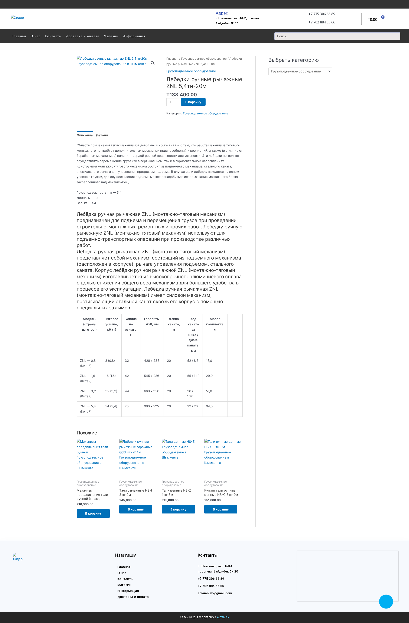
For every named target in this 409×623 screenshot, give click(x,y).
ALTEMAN (223, 617)
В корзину (193, 102)
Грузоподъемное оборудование (204, 58)
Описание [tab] (85, 135)
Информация (134, 36)
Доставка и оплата (82, 36)
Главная (19, 36)
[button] (153, 63)
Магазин (111, 36)
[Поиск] (396, 36)
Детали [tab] (102, 135)
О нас (35, 36)
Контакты (53, 36)
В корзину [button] (93, 513)
